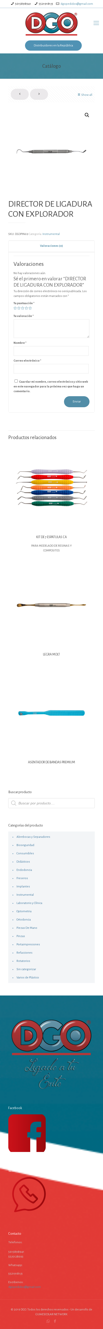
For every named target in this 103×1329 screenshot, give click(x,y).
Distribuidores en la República (53, 45)
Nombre (20, 343)
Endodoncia (24, 870)
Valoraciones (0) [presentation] (51, 245)
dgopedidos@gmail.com (76, 4)
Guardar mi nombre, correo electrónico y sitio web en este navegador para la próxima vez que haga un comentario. (51, 386)
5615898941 (23, 4)
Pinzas (20, 936)
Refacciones (24, 952)
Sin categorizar (26, 969)
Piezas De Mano (26, 928)
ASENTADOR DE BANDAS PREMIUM (51, 762)
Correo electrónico (27, 360)
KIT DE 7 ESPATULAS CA (51, 537)
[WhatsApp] (48, 1321)
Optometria (24, 911)
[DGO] (51, 23)
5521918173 (46, 4)
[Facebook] (55, 1321)
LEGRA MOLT (51, 654)
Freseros (22, 878)
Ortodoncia (23, 919)
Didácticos (23, 861)
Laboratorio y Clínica (29, 903)
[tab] (51, 246)
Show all (86, 95)
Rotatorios (23, 961)
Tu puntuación (24, 303)
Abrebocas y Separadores (33, 837)
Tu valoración (24, 316)
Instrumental (51, 234)
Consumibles (25, 853)
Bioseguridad (25, 845)
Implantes (23, 886)
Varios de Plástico (27, 977)
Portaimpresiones (28, 944)
